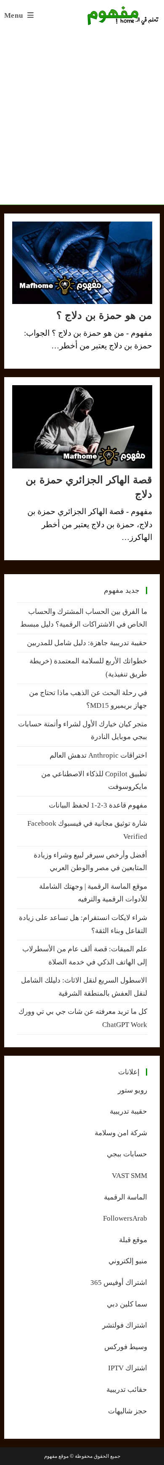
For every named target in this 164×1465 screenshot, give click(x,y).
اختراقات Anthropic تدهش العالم (98, 755)
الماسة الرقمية (125, 1197)
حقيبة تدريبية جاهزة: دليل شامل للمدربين (87, 643)
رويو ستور (132, 1090)
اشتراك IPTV (127, 1368)
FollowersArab (125, 1218)
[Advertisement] (82, 118)
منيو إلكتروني (127, 1261)
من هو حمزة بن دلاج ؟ (104, 315)
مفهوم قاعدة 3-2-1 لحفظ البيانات (98, 805)
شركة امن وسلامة (121, 1133)
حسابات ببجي (127, 1154)
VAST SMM (129, 1176)
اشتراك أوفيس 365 (118, 1283)
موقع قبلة (133, 1240)
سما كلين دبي (127, 1304)
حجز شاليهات (127, 1411)
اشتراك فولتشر (124, 1325)
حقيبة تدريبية (128, 1111)
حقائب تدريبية (126, 1390)
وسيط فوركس (125, 1347)
